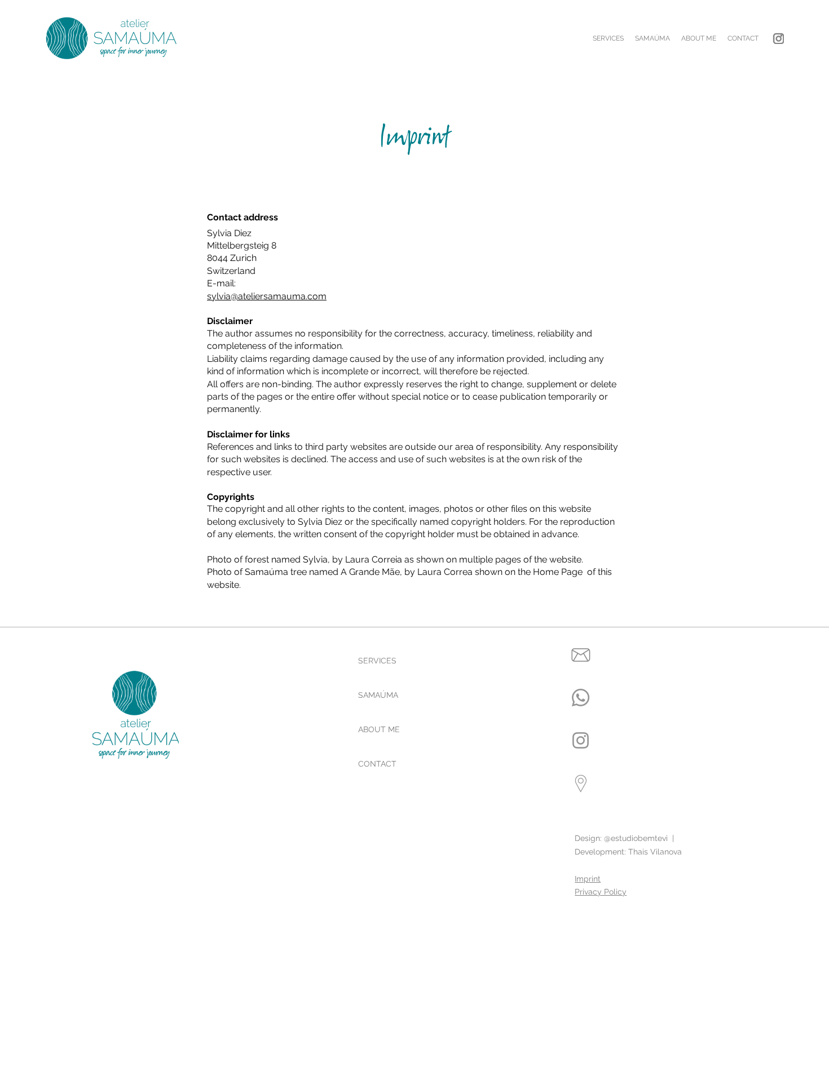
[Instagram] (581, 740)
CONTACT (377, 763)
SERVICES (377, 660)
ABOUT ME (379, 729)
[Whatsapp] (581, 698)
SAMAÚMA (378, 695)
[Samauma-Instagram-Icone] (778, 38)
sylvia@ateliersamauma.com (267, 296)
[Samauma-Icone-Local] (581, 783)
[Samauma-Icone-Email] (581, 655)
